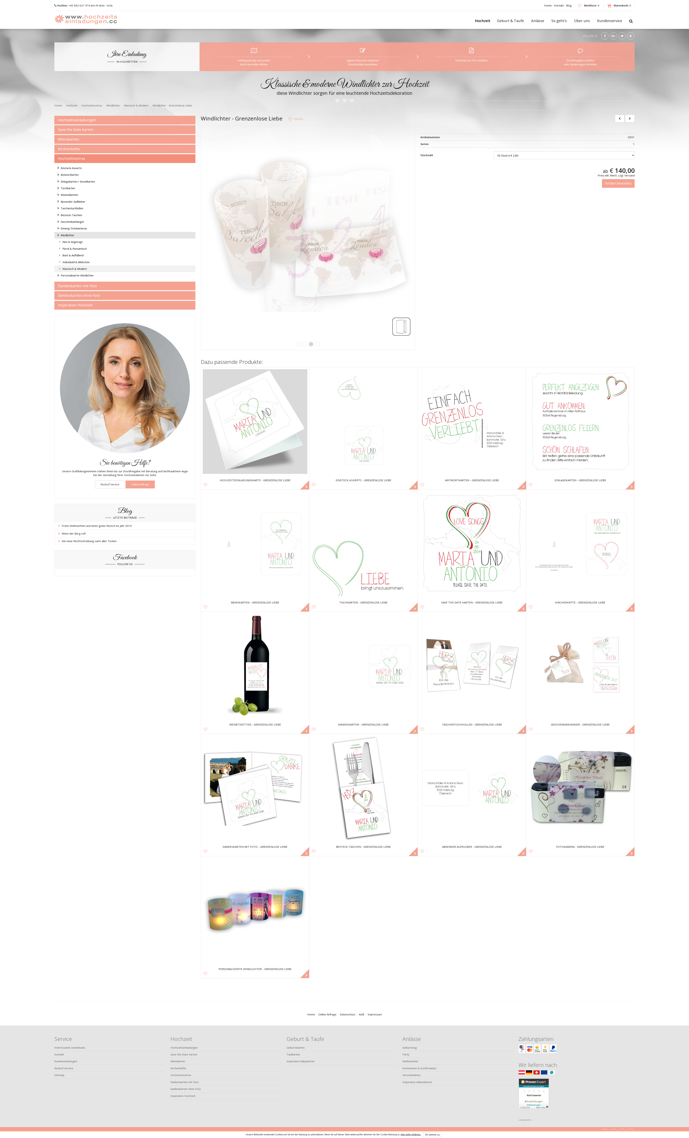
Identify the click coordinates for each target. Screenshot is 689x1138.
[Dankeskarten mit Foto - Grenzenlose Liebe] (255, 788)
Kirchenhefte (69, 148)
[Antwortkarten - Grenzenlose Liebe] (472, 421)
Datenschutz (347, 1014)
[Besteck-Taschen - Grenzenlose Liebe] (363, 788)
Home (548, 5)
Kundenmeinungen (65, 1061)
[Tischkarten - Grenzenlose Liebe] (363, 543)
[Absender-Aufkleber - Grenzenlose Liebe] (472, 788)
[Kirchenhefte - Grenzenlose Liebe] (580, 543)
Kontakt (559, 5)
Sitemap (59, 1075)
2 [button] (305, 344)
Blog (569, 5)
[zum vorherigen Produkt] (619, 118)
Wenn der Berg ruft (74, 533)
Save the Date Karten (75, 129)
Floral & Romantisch (74, 248)
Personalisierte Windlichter (77, 275)
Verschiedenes (411, 1075)
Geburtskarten (296, 1047)
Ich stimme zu (432, 1134)
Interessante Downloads (69, 1047)
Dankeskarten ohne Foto (79, 295)
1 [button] (298, 344)
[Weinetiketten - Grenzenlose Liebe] (255, 666)
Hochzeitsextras (71, 158)
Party (405, 1054)
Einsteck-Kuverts (71, 168)
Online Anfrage (140, 484)
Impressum (375, 1014)
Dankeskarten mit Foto (77, 285)
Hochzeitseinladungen (77, 120)
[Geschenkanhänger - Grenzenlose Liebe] (580, 666)
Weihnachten (410, 1061)
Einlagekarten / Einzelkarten (78, 181)
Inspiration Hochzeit (75, 305)
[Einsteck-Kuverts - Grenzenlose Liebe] (363, 421)
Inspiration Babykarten (301, 1061)
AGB (361, 1014)
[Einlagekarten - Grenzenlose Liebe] (580, 421)
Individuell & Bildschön (76, 262)
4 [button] (317, 344)
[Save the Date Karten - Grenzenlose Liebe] (472, 543)
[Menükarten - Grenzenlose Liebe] (255, 543)
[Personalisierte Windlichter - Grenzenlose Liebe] (255, 910)
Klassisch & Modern (74, 268)
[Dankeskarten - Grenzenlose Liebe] (363, 666)
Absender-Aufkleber (73, 201)
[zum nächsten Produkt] (630, 118)
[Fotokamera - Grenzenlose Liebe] (580, 788)
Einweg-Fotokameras (74, 228)
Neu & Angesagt (72, 242)
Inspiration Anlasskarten (417, 1082)
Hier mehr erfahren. (411, 1134)
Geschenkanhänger (72, 221)
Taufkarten (293, 1054)
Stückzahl (426, 155)
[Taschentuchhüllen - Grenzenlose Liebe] (472, 666)
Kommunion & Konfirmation (419, 1068)
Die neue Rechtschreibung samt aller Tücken (89, 541)
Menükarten (68, 139)
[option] (308, 233)
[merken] (294, 119)
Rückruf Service (109, 484)
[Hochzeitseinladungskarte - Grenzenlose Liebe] (255, 421)
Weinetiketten (69, 195)
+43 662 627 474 (74, 5)
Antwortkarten (70, 174)
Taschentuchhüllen (72, 208)
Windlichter (67, 235)
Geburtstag (409, 1047)
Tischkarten (68, 188)
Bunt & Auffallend (73, 255)
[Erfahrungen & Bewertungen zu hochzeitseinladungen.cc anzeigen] (534, 1098)
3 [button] (311, 344)
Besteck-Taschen (71, 215)
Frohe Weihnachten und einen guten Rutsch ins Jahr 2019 (97, 526)
